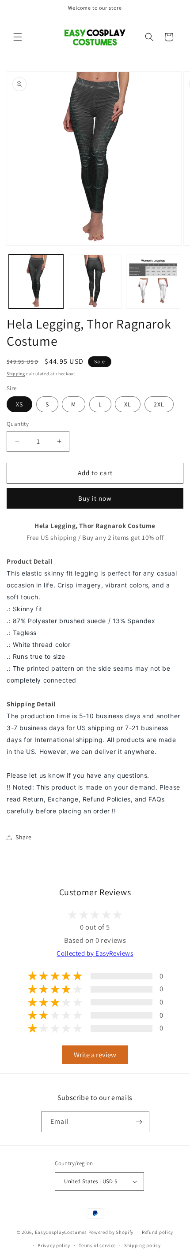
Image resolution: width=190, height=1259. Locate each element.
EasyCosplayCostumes (61, 1232)
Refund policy (157, 1232)
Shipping (16, 374)
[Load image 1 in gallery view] (36, 282)
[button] (17, 37)
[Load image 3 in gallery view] (153, 282)
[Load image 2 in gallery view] (95, 282)
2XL (159, 404)
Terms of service (97, 1245)
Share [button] (23, 837)
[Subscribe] (139, 1121)
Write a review (95, 1055)
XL (127, 404)
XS (19, 404)
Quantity (18, 424)
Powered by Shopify (111, 1232)
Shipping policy (142, 1245)
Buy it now (95, 498)
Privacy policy (54, 1245)
